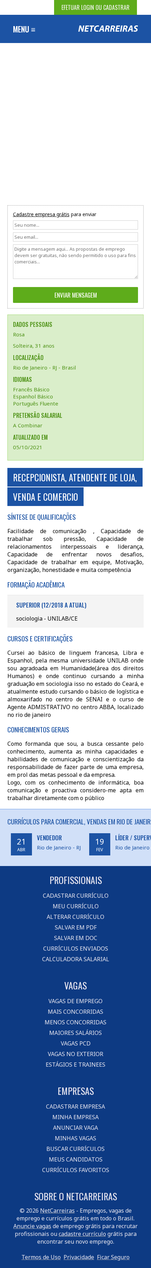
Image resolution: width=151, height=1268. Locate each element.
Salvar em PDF (76, 927)
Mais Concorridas (75, 1012)
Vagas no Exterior (75, 1054)
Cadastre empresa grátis (41, 214)
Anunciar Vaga (75, 1128)
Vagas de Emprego (75, 1001)
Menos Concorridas (75, 1022)
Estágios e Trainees (75, 1064)
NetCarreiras (57, 1210)
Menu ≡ (24, 29)
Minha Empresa (75, 1117)
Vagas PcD (76, 1043)
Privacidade (79, 1257)
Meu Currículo (76, 906)
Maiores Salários (75, 1033)
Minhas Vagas (75, 1138)
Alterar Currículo (75, 917)
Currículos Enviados (75, 948)
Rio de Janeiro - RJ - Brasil (44, 367)
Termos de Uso (41, 1257)
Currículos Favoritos (75, 1170)
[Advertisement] (75, 122)
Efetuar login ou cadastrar (95, 7)
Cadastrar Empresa (75, 1106)
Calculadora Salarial (75, 959)
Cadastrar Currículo (76, 896)
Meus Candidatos (76, 1159)
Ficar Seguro (113, 1257)
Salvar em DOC (75, 938)
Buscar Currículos (75, 1149)
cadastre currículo (82, 1234)
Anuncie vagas (32, 1226)
